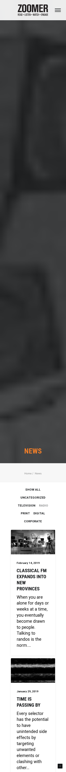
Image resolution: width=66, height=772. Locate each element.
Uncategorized (33, 497)
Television (27, 505)
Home (28, 473)
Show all (33, 489)
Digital (39, 513)
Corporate (33, 521)
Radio (43, 505)
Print (25, 513)
